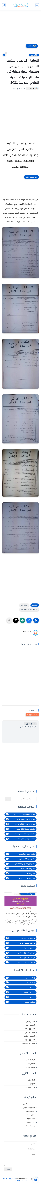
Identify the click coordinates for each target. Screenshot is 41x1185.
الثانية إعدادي (30, 1067)
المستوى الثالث (30, 1029)
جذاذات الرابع (20, 997)
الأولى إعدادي (30, 1060)
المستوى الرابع (30, 1040)
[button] (29, 620)
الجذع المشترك (30, 1087)
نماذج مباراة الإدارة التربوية (20, 859)
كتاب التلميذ (31, 1122)
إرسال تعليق (30, 724)
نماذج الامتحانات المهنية (20, 854)
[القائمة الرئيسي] (37, 5)
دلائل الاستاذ (30, 1115)
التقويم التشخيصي (29, 1107)
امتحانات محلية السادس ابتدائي (20, 834)
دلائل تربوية (31, 1118)
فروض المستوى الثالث (20, 943)
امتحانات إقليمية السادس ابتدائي (20, 814)
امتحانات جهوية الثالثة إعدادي (20, 824)
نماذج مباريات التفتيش (20, 873)
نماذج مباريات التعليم (20, 868)
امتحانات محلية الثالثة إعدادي (20, 829)
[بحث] (3, 5)
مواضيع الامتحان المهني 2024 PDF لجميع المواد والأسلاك (21, 915)
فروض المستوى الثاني (20, 948)
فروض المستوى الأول (20, 938)
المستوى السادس (28, 1043)
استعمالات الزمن (29, 1104)
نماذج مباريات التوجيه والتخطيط (20, 878)
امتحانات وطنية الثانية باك (29, 609)
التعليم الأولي (30, 1021)
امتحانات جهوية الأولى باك (20, 819)
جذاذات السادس (20, 1002)
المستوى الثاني (30, 1032)
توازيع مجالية (30, 1111)
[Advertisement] (20, 27)
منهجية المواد (30, 1126)
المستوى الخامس (29, 1036)
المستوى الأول (30, 1025)
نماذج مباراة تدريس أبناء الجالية (20, 864)
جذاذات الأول (20, 978)
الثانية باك (34, 55)
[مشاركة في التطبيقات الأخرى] (9, 620)
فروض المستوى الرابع (20, 957)
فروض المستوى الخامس (20, 953)
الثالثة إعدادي (30, 1063)
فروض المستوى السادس (20, 962)
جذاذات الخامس (20, 992)
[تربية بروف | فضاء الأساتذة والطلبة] (20, 5)
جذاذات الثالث (20, 982)
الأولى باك (31, 1080)
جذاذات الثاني (20, 987)
